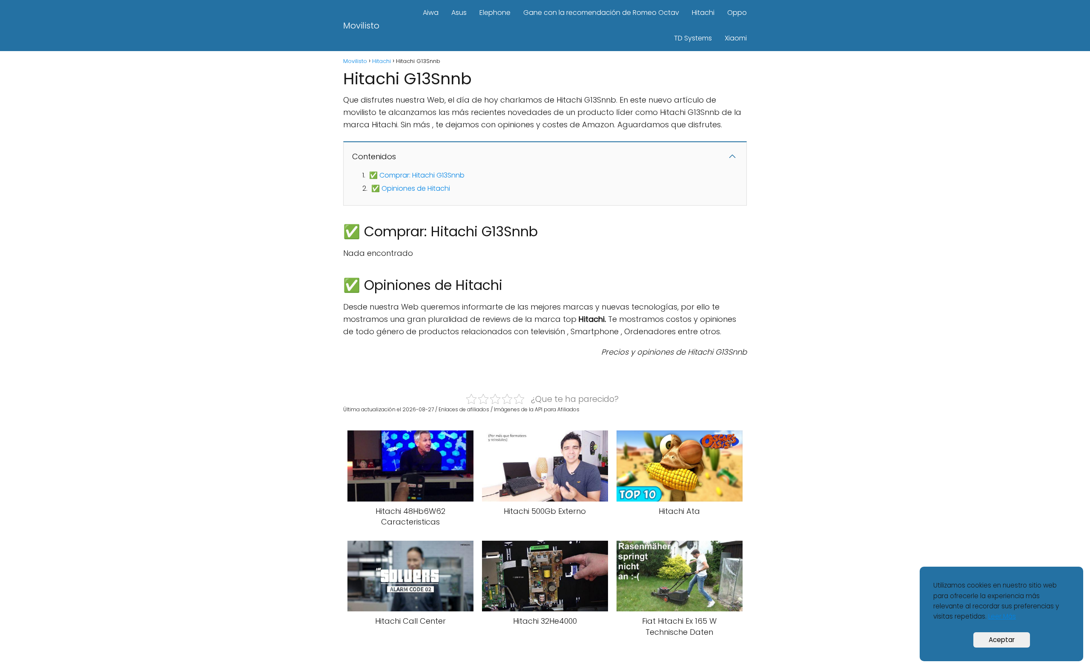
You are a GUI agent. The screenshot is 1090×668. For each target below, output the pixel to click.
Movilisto (361, 26)
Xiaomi (736, 38)
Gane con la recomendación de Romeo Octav (601, 12)
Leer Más (1002, 616)
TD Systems (693, 38)
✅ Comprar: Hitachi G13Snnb (417, 175)
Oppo (737, 12)
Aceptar (1002, 639)
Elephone (495, 12)
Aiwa (431, 12)
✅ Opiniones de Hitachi (410, 188)
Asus (459, 12)
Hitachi (703, 12)
